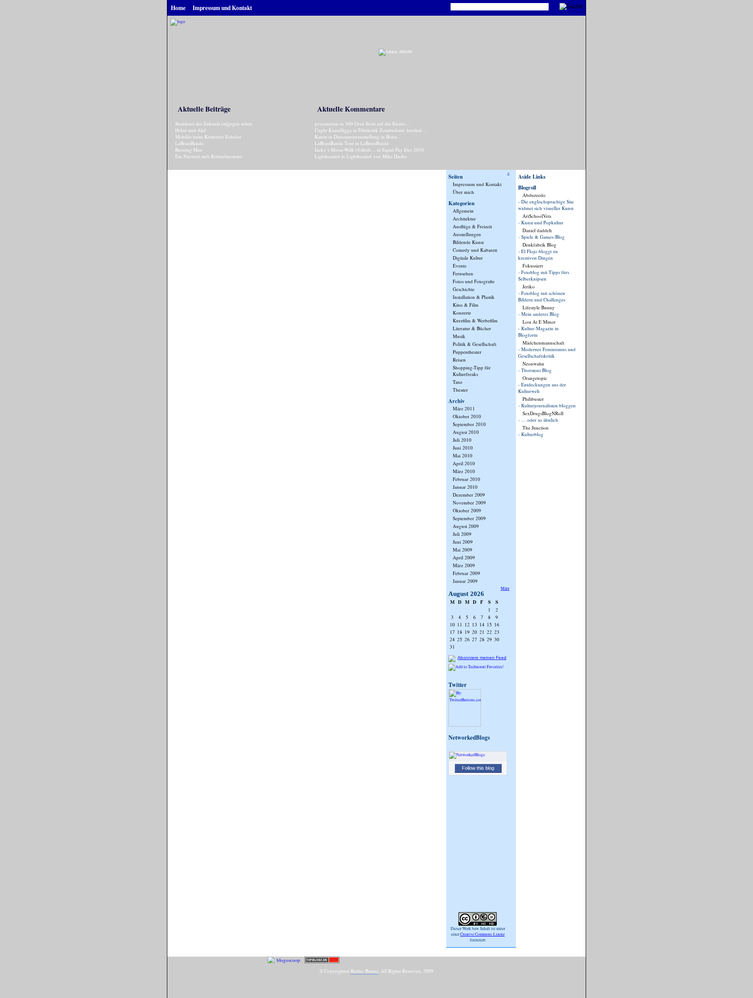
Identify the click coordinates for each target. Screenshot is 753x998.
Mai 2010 (462, 455)
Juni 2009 (463, 541)
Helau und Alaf (190, 130)
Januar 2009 (465, 581)
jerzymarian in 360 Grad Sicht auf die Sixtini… (362, 123)
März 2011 (464, 408)
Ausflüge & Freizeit (472, 226)
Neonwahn (533, 363)
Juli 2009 (462, 534)
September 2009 (469, 518)
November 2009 (469, 502)
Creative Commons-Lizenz (482, 934)
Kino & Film (465, 304)
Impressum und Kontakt (477, 184)
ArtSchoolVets (536, 216)
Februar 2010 (466, 479)
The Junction (535, 427)
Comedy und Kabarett (475, 250)
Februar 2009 (466, 573)
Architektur (464, 218)
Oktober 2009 (467, 510)
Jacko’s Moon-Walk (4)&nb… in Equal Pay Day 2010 (369, 149)
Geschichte (464, 289)
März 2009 (464, 565)
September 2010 (469, 424)
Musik (459, 336)
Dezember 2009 (469, 494)
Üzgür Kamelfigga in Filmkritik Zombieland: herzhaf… (371, 130)
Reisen (459, 359)
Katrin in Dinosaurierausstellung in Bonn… (358, 136)
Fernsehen (463, 273)
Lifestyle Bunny (538, 307)
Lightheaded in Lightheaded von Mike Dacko (361, 156)
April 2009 (464, 557)
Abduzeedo (534, 195)
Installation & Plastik (474, 297)
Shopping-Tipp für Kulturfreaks (472, 370)
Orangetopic (534, 378)
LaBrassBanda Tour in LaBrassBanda (352, 143)
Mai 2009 (462, 549)
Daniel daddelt (537, 230)
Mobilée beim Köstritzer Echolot (208, 136)
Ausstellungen (467, 234)
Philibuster (533, 399)
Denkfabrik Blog (539, 244)
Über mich (463, 192)
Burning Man (188, 149)
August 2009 (466, 526)
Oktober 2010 (467, 416)
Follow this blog (478, 768)
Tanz (457, 382)
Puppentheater (467, 351)
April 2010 (464, 463)
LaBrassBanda (189, 143)
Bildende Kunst (468, 242)
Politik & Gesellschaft (474, 344)
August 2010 (466, 432)
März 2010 (464, 471)
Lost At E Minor (539, 321)
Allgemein (463, 210)
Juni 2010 (463, 447)
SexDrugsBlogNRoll (542, 413)
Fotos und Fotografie (474, 281)
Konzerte (462, 312)
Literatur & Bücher (472, 328)
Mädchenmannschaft (543, 342)
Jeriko (528, 286)
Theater (460, 389)
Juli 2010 (462, 439)
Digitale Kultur (468, 257)
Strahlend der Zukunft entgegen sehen (213, 123)
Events (459, 265)
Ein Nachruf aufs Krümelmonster (208, 156)
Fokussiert (532, 265)
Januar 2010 (465, 487)
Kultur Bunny (364, 971)
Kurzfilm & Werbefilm (475, 320)
